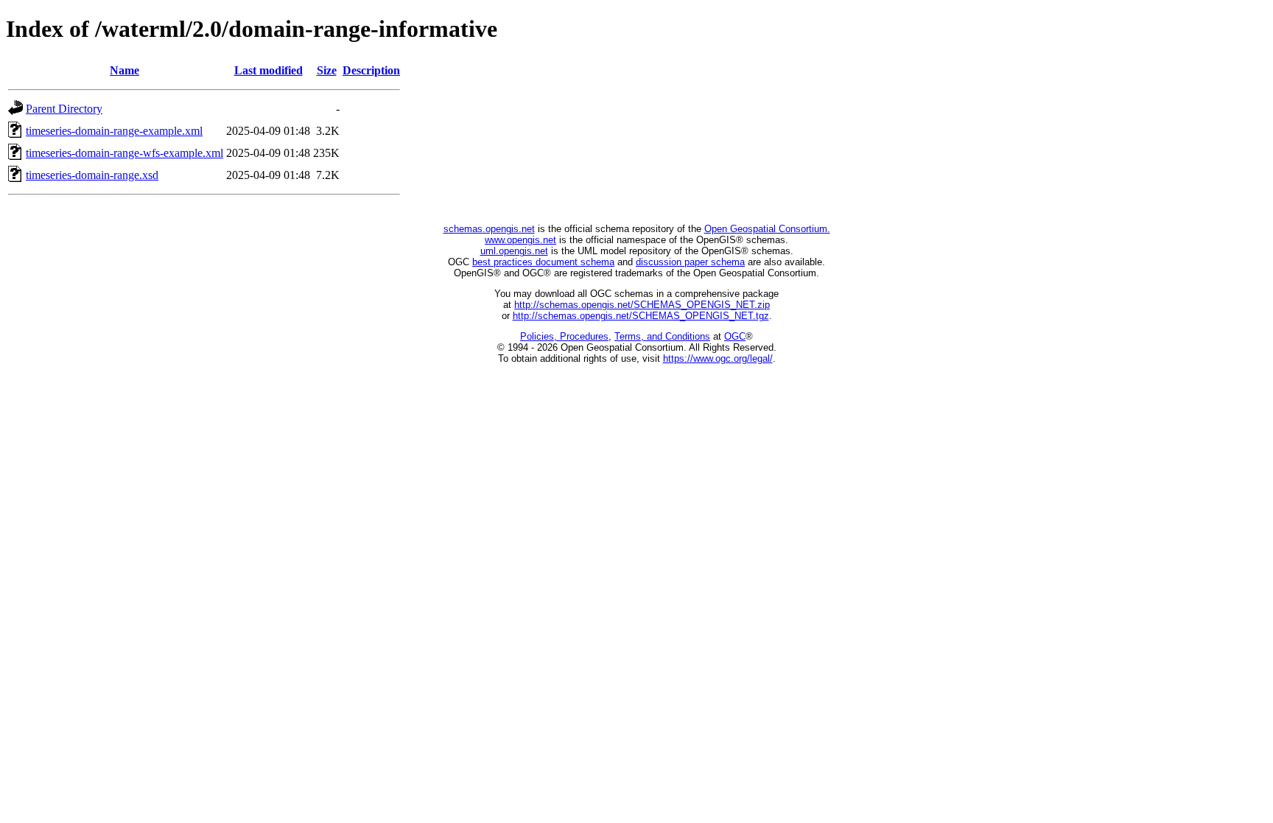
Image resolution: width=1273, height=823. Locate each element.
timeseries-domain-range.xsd (92, 175)
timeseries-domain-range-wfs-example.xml (124, 153)
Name (124, 70)
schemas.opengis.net (489, 228)
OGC (735, 336)
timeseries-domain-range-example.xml (114, 131)
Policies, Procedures (564, 336)
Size (327, 70)
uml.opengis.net (514, 250)
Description (371, 70)
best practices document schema (543, 261)
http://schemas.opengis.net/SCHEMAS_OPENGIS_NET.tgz (641, 315)
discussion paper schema (690, 261)
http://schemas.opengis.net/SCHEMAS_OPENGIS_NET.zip (642, 304)
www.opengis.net (520, 239)
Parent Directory (64, 108)
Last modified (268, 70)
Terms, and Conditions (662, 336)
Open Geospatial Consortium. (767, 228)
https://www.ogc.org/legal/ (718, 358)
